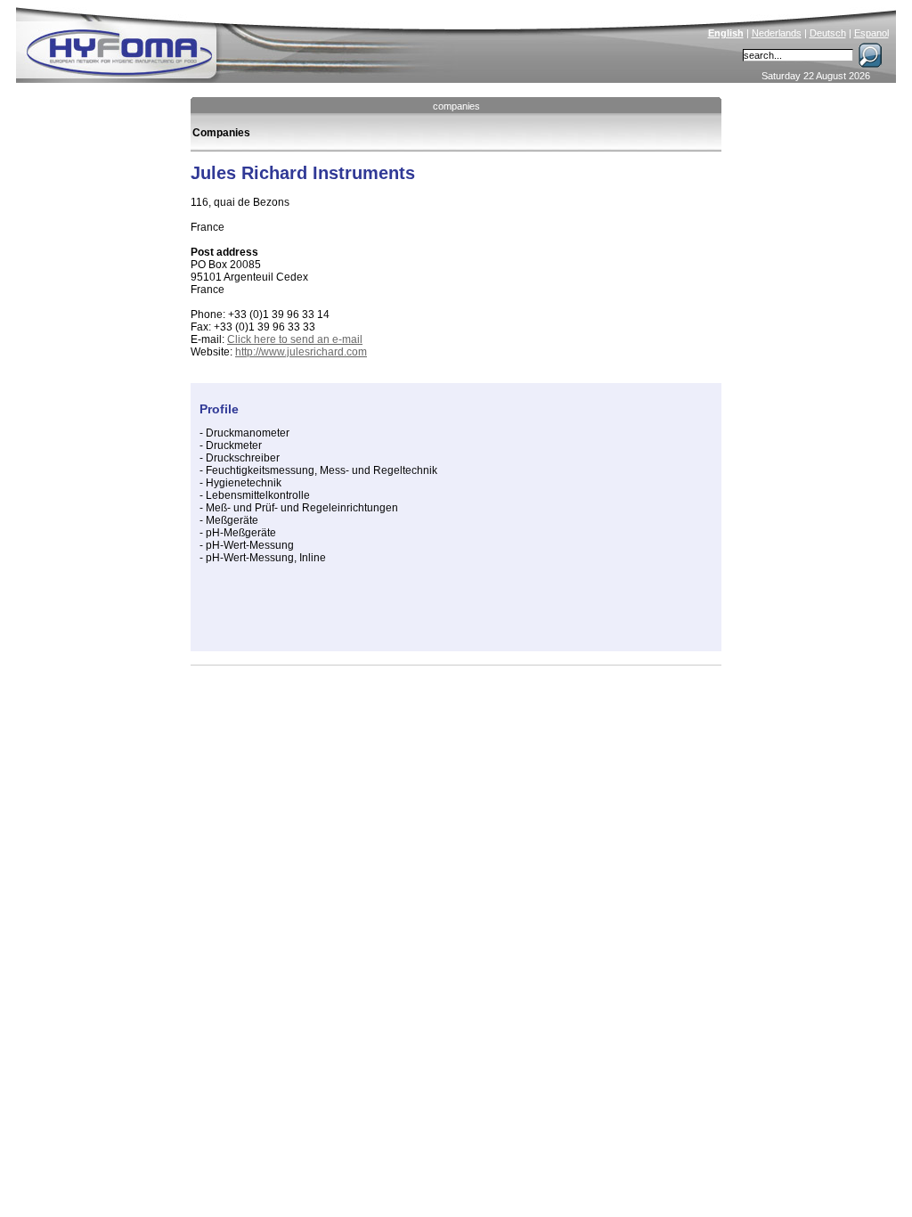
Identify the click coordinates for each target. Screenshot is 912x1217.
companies (456, 106)
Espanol (871, 33)
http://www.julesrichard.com (301, 352)
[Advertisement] (408, 615)
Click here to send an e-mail (294, 339)
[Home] (239, 41)
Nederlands (777, 33)
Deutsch (828, 33)
